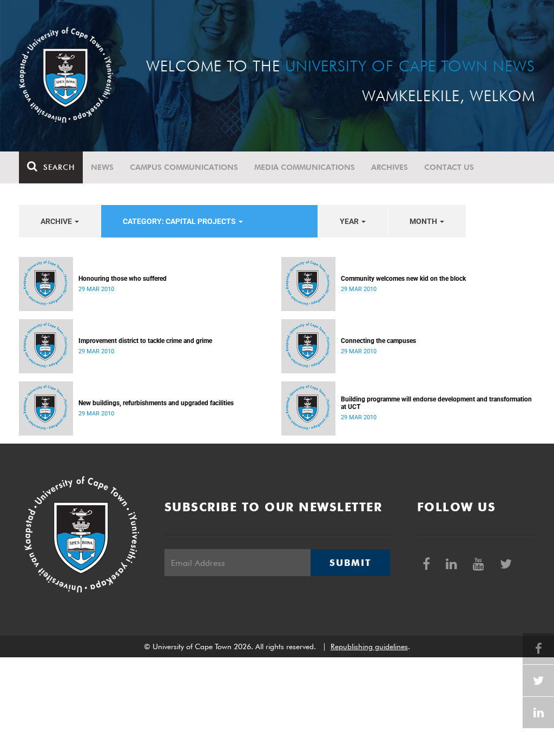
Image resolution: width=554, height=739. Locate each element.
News (102, 167)
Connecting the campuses (378, 341)
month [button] (424, 221)
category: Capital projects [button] (180, 221)
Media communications (304, 167)
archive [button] (57, 221)
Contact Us (449, 167)
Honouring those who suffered (122, 278)
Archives (389, 167)
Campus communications (184, 167)
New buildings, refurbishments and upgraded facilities (156, 403)
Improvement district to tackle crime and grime (145, 341)
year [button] (350, 221)
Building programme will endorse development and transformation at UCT (436, 403)
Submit (350, 562)
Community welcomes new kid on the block (403, 278)
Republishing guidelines (369, 646)
